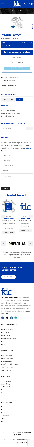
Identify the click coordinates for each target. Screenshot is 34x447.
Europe (27, 311)
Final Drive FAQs (6, 355)
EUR (12, 100)
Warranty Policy (25, 442)
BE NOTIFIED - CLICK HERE (17, 68)
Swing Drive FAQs (7, 358)
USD (20, 100)
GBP (5, 100)
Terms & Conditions (18, 440)
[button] (3, 216)
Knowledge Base (7, 361)
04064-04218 (9, 218)
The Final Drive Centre (9, 298)
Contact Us (5, 396)
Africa (3, 419)
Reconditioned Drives (8, 338)
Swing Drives (5, 335)
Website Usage (6, 381)
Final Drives (5, 332)
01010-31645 (25, 218)
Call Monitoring (6, 387)
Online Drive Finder (7, 329)
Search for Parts (6, 370)
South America (6, 413)
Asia (6, 314)
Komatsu (19, 11)
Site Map (7, 440)
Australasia (5, 416)
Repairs (3, 341)
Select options (9, 232)
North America (6, 410)
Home (14, 11)
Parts (3, 344)
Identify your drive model (9, 364)
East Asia (4, 422)
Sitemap (4, 393)
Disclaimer (4, 390)
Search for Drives (7, 367)
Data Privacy (5, 384)
